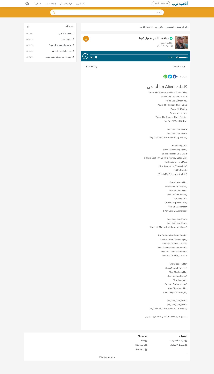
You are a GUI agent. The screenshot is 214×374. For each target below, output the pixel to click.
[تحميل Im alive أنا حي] (86, 39)
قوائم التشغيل (66, 3)
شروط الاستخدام (177, 345)
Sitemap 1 (140, 345)
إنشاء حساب (50, 3)
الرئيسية (180, 27)
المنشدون (80, 3)
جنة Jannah (178, 66)
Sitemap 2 (140, 349)
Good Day (92, 66)
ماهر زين (159, 27)
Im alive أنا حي (146, 27)
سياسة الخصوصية (177, 340)
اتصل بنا (37, 3)
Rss (143, 340)
